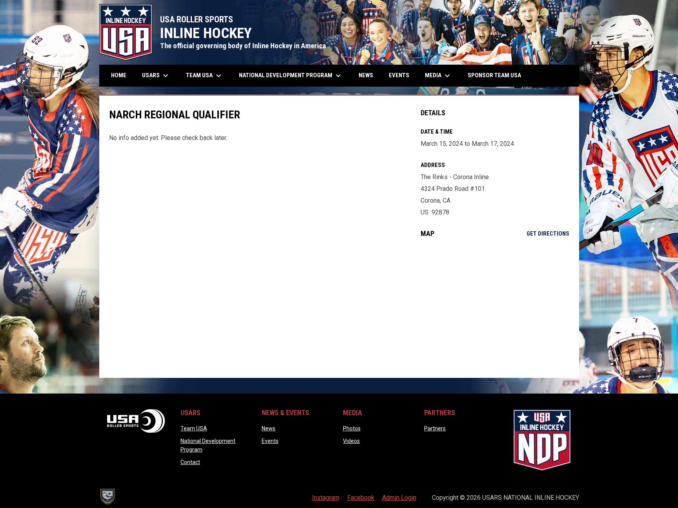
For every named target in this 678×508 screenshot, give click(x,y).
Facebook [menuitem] (360, 497)
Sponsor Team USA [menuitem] (494, 75)
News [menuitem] (366, 75)
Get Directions (548, 233)
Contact (190, 462)
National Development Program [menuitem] (291, 75)
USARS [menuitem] (156, 75)
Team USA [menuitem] (204, 75)
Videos (351, 441)
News (268, 428)
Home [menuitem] (118, 75)
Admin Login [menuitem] (399, 497)
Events (270, 441)
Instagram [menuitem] (325, 497)
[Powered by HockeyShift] (107, 496)
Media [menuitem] (438, 75)
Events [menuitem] (399, 75)
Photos (352, 428)
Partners (435, 428)
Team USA (193, 428)
